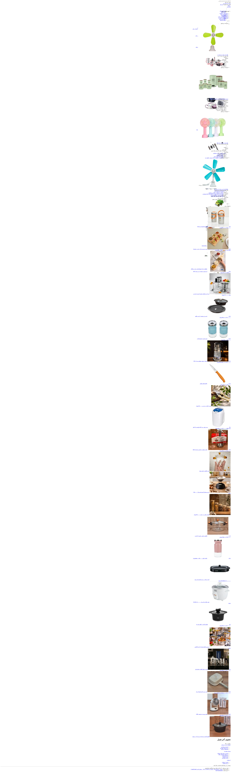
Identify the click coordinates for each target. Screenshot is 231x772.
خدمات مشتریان (227, 751)
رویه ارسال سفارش (224, 748)
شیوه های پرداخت (224, 749)
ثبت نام (221, 4)
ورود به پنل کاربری (227, 3)
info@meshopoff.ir (219, 770)
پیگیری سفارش (225, 758)
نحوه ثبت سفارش (224, 746)
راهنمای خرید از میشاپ (226, 744)
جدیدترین (226, 13)
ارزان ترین (226, 16)
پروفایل (229, 5)
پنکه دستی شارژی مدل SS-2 (222, 142)
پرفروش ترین (225, 15)
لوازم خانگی (223, 12)
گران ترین (226, 18)
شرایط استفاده (225, 755)
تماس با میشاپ (225, 762)
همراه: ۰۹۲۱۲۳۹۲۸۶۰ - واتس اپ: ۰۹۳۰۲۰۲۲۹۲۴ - (212, 769)
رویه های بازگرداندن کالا (223, 754)
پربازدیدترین (225, 14)
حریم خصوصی (225, 756)
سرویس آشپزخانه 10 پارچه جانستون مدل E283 (218, 98)
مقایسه (225, 57)
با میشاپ (229, 760)
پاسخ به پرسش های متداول (222, 753)
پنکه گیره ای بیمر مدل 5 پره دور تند (221, 189)
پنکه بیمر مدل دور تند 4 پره (223, 54)
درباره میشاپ (225, 763)
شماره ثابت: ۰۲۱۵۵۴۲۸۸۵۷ (196, 769)
